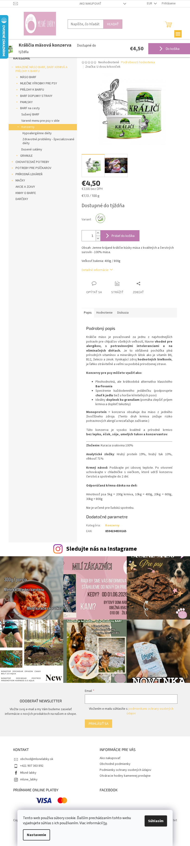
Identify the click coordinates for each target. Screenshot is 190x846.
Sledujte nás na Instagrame (101, 549)
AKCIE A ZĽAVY (25, 186)
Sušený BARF (30, 114)
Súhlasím (156, 821)
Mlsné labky (28, 772)
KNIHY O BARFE (26, 193)
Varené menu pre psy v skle (40, 120)
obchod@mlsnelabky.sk (36, 759)
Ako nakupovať (90, 4)
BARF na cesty (30, 108)
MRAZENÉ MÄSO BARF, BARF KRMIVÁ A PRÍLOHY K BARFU (41, 69)
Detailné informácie (95, 270)
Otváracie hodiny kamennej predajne (125, 775)
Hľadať (113, 24)
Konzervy (28, 127)
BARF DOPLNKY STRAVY (36, 96)
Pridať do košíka (123, 236)
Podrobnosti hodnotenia (138, 62)
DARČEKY (22, 199)
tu (105, 823)
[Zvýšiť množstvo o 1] (98, 233)
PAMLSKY (26, 102)
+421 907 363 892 (31, 765)
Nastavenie (36, 834)
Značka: (102, 66)
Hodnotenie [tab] (104, 312)
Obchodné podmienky (115, 764)
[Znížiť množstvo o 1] (98, 238)
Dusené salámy (31, 149)
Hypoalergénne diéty (37, 133)
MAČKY (20, 180)
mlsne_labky (29, 779)
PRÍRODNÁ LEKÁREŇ (29, 174)
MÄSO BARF (28, 77)
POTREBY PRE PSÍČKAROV (33, 168)
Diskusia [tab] (123, 312)
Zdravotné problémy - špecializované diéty (48, 141)
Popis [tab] (88, 312)
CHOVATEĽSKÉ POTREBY (32, 162)
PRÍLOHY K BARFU (32, 89)
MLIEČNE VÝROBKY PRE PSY (38, 83)
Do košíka (172, 49)
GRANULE (26, 155)
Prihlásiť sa (98, 723)
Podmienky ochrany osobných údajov (125, 770)
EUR (150, 3)
